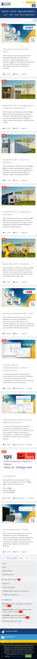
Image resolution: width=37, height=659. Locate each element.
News (11, 15)
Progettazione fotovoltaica (10, 595)
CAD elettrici (6, 583)
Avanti (21, 558)
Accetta (28, 656)
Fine (27, 558)
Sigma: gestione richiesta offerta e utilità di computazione (17, 421)
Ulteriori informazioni (17, 656)
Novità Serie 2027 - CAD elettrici (16, 264)
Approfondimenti (19, 388)
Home (5, 15)
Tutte (4, 563)
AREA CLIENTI (30, 2)
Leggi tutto (24, 74)
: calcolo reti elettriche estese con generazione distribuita (16, 610)
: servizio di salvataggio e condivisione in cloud (16, 605)
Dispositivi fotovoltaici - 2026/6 (15, 529)
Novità (16, 74)
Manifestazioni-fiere (20, 498)
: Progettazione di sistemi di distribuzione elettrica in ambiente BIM (15, 616)
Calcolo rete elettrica (8, 587)
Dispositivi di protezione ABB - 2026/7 (18, 313)
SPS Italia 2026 (9, 476)
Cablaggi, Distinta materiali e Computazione (15, 591)
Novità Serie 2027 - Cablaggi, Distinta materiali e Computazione (18, 106)
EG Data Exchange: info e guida (12, 621)
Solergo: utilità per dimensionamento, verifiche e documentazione (15, 368)
